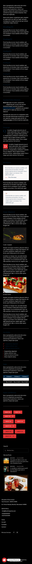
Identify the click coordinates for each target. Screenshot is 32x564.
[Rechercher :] (16, 450)
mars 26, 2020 (20, 458)
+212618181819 (6, 513)
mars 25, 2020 (20, 466)
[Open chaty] (4, 560)
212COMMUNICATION (16, 561)
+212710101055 (6, 515)
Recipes (12, 458)
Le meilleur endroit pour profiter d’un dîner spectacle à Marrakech (19, 469)
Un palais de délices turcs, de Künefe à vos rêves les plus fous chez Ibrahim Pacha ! (19, 461)
